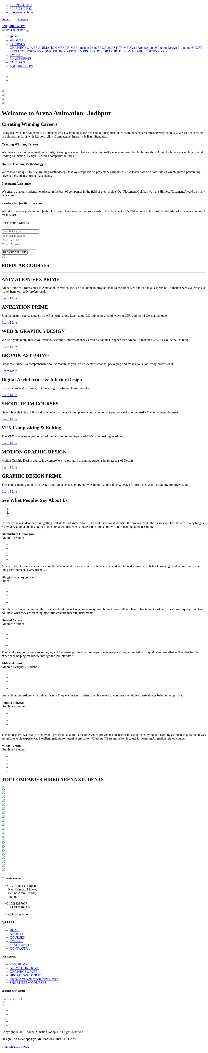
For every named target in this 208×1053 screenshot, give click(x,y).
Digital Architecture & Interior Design (34, 979)
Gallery (6, 19)
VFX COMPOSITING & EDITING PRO (62, 51)
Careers (23, 19)
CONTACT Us (20, 948)
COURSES (17, 44)
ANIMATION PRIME (24, 968)
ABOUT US (18, 40)
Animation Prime (86, 47)
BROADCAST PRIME (112, 47)
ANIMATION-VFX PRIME (56, 47)
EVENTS (16, 55)
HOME (15, 36)
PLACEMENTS (20, 58)
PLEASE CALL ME (14, 252)
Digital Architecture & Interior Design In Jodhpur (160, 47)
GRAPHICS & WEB (24, 47)
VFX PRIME (18, 964)
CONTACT (17, 62)
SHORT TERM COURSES (28, 982)
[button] (9, 298)
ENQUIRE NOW (13, 26)
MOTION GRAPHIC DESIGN (111, 51)
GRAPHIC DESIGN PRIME (151, 51)
